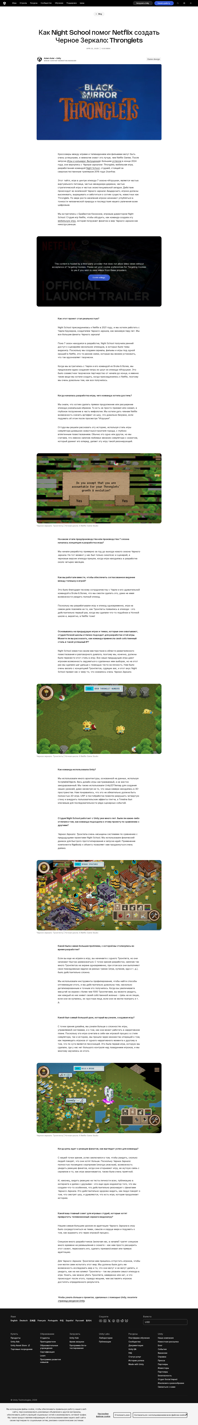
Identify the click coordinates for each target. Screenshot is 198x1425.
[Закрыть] (186, 1414)
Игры (14, 3)
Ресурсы (33, 3)
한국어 (89, 1320)
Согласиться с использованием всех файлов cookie (160, 1415)
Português (53, 1320)
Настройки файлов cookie (103, 1414)
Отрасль (23, 3)
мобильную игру (67, 220)
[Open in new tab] (28, 1345)
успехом (116, 161)
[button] (143, 3)
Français (42, 1320)
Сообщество (46, 3)
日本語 (32, 1320)
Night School (93, 168)
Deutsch (24, 1320)
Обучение (59, 3)
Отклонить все (122, 1415)
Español (69, 1320)
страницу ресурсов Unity (71, 1300)
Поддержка (72, 3)
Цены (82, 3)
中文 (62, 1320)
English (14, 1320)
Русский (80, 1320)
